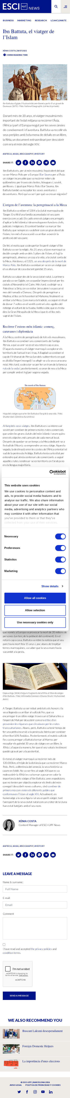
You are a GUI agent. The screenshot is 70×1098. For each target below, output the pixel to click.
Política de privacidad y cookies (42, 1085)
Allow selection (35, 610)
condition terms (12, 952)
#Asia (16, 153)
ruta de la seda (11, 368)
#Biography (26, 153)
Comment (8, 913)
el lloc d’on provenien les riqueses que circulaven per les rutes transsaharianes (31, 723)
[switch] (60, 548)
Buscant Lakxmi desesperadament (42, 1031)
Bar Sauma (46, 174)
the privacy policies (41, 948)
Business (8, 20)
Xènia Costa (9, 50)
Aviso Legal (16, 1085)
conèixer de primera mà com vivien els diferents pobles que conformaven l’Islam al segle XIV (32, 790)
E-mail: (6, 897)
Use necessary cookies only (35, 622)
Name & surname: (13, 882)
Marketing (24, 20)
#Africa (7, 153)
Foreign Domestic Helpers (37, 1046)
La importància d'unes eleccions (41, 1061)
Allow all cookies (35, 598)
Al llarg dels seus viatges (16, 425)
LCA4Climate (58, 20)
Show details (49, 586)
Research (41, 20)
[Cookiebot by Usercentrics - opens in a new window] (50, 472)
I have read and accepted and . (30, 950)
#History (39, 153)
